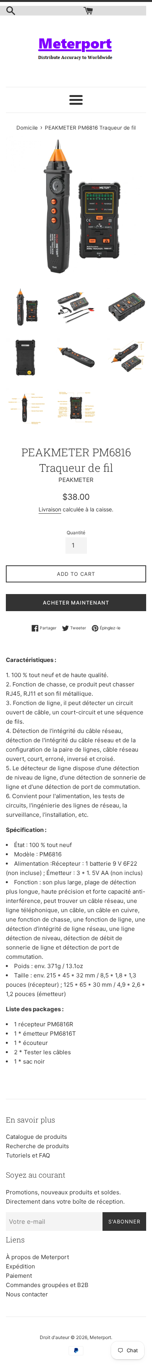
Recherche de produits (37, 1146)
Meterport (100, 1337)
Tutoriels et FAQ (28, 1155)
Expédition (20, 1266)
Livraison (50, 509)
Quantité (76, 532)
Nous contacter (27, 1294)
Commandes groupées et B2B (47, 1285)
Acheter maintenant (76, 602)
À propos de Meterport (37, 1257)
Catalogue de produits (36, 1136)
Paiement (19, 1275)
